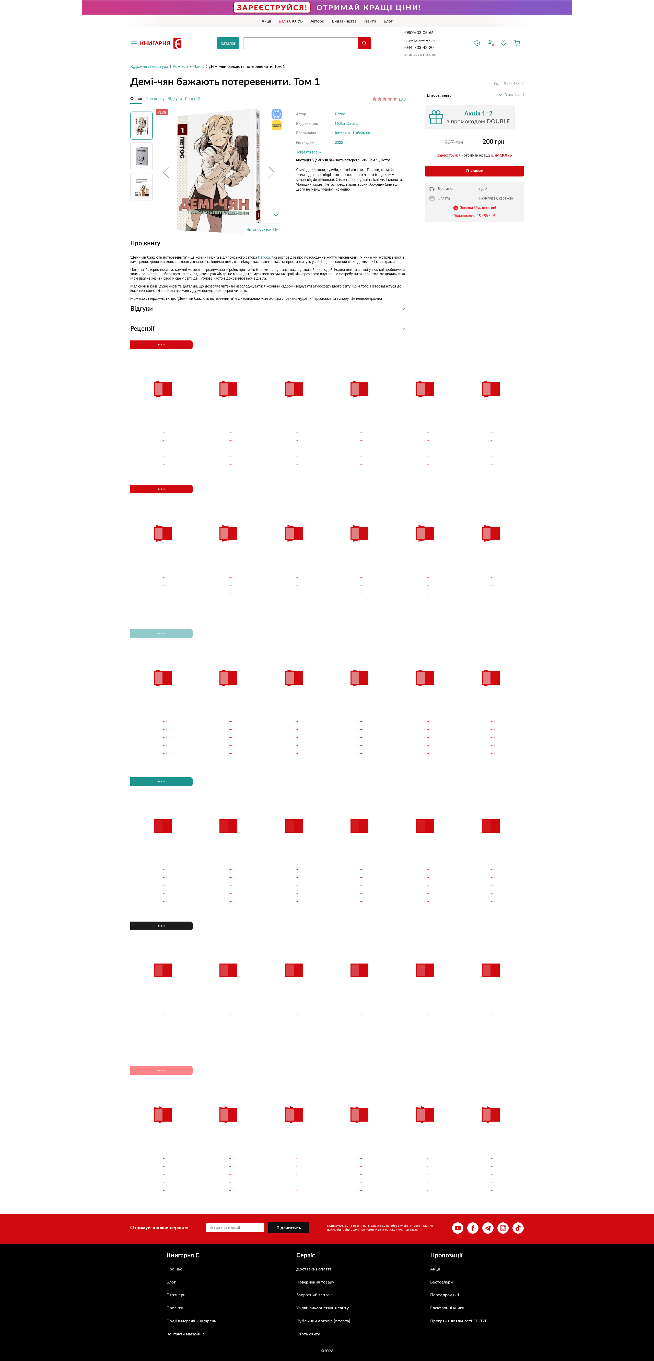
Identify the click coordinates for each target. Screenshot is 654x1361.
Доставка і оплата (314, 1268)
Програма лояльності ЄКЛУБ (458, 1320)
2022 (339, 142)
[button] (166, 172)
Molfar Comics (346, 123)
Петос (340, 114)
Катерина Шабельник (353, 133)
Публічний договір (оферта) (323, 1320)
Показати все (307, 152)
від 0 (483, 188)
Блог (171, 1281)
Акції (435, 1268)
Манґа (198, 66)
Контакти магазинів (186, 1333)
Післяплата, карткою (496, 198)
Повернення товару (315, 1281)
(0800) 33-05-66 (419, 32)
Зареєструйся (449, 155)
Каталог (228, 43)
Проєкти (175, 1307)
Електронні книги (447, 1307)
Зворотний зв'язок (314, 1294)
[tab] (268, 243)
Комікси (180, 66)
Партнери (176, 1294)
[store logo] (161, 43)
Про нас (174, 1268)
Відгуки (175, 98)
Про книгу (155, 98)
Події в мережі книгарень (191, 1320)
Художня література (149, 66)
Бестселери (441, 1281)
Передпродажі (444, 1294)
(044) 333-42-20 (419, 47)
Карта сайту (308, 1333)
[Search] (364, 43)
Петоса (264, 257)
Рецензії (192, 98)
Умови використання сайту (322, 1307)
